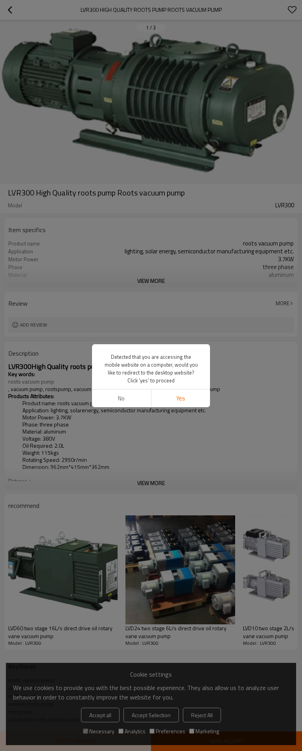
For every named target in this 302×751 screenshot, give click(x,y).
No (121, 398)
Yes (180, 398)
